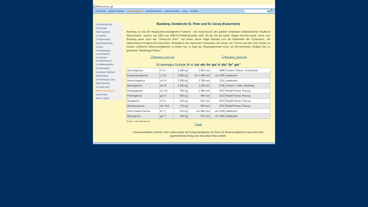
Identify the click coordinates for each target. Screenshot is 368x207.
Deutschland (101, 94)
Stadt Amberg (102, 76)
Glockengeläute (124, 2)
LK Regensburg (103, 39)
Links (185, 11)
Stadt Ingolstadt (103, 32)
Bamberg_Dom (161, 2)
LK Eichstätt (101, 28)
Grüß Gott (111, 2)
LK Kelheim (101, 35)
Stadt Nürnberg (103, 83)
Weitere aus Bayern (143, 2)
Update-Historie (116, 11)
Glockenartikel (172, 11)
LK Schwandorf (103, 68)
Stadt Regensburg (104, 43)
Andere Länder (102, 98)
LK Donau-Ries (103, 87)
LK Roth (99, 47)
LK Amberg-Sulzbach (105, 72)
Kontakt (194, 11)
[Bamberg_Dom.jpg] (162, 57)
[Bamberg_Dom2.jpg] (234, 57)
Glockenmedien (154, 11)
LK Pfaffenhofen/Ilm (105, 64)
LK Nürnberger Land (105, 79)
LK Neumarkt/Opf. (104, 24)
